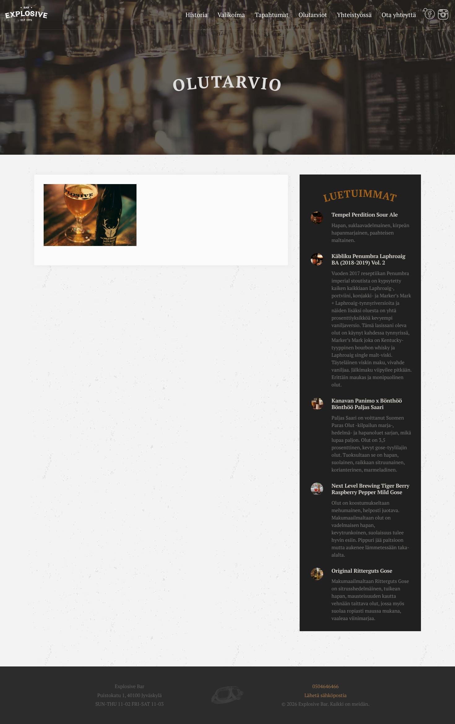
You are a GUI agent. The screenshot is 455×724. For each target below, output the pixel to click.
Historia (196, 15)
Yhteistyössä (354, 15)
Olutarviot (312, 15)
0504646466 (325, 686)
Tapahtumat (271, 15)
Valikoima (231, 15)
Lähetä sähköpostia (325, 695)
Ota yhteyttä (399, 15)
